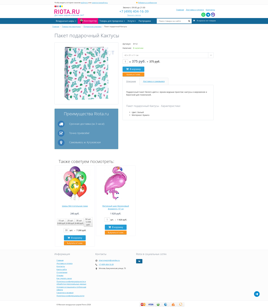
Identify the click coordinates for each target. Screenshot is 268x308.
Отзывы (60, 275)
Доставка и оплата (195, 9)
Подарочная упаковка (92, 26)
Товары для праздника (111, 20)
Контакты (210, 9)
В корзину (135, 69)
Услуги (131, 20)
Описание (131, 81)
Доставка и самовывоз (154, 81)
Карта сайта (62, 269)
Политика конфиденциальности (70, 295)
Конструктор (90, 20)
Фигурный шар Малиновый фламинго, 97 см (115, 207)
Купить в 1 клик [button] (133, 74)
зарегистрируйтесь (100, 2)
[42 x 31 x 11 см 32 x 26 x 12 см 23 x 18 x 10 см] (168, 55)
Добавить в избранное (147, 2)
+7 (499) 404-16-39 (134, 11)
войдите (84, 2)
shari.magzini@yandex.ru (109, 260)
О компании (62, 272)
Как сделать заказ (64, 278)
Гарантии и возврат (65, 292)
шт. (78, 230)
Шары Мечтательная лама (75, 206)
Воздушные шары (65, 20)
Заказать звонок (134, 15)
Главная (180, 9)
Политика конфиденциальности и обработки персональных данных (71, 282)
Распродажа (145, 20)
